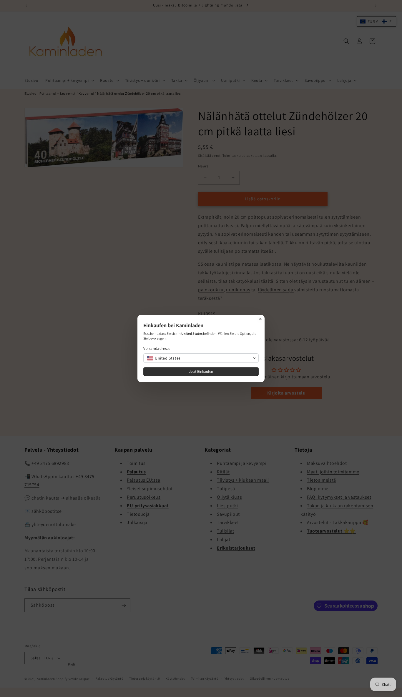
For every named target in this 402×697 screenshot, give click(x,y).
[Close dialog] (260, 319)
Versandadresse (156, 348)
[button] (201, 358)
